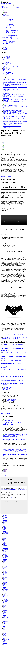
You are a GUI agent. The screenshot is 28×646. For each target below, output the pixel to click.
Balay (4, 14)
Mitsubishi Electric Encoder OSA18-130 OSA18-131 (14, 112)
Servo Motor (8, 29)
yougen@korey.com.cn (6, 3)
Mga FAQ (5, 43)
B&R (10, 34)
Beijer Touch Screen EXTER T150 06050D (12, 110)
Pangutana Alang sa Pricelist (7, 413)
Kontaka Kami (6, 44)
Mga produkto (6, 15)
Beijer (10, 26)
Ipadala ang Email (4, 475)
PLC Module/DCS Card (11, 32)
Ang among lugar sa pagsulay (12, 38)
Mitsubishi (11, 24)
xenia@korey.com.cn (10, 400)
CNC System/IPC (10, 19)
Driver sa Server (9, 27)
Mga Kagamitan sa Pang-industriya (13, 30)
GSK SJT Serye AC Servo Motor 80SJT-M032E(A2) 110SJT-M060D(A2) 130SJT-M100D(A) (14, 338)
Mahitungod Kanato (7, 37)
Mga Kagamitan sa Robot (11, 35)
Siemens (10, 18)
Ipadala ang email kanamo (6, 176)
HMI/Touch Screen (10, 25)
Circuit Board (9, 16)
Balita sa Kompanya (10, 41)
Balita (4, 40)
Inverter (7, 31)
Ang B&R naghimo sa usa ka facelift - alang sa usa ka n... (13, 423)
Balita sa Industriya (10, 42)
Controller (8, 21)
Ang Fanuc (11, 36)
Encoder (8, 23)
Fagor (10, 20)
